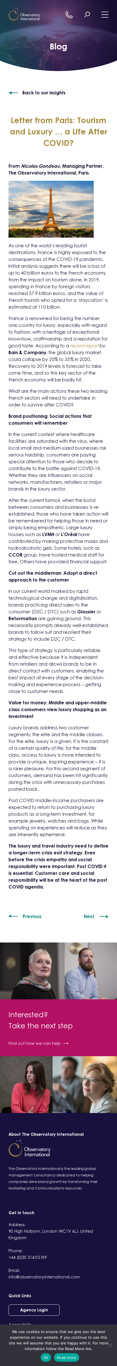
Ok (46, 1357)
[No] (110, 1345)
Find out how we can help (35, 1043)
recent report (84, 345)
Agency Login (34, 1309)
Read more (66, 1357)
